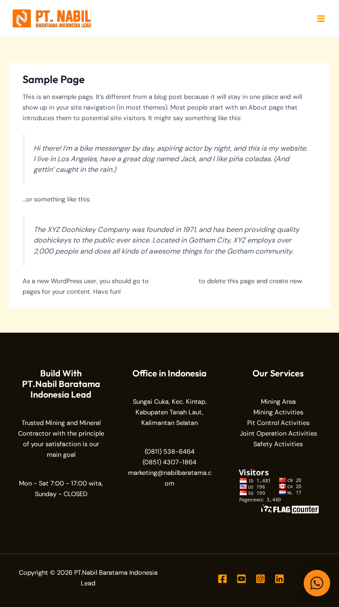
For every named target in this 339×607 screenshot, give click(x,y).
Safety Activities (278, 444)
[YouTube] (241, 579)
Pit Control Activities (278, 423)
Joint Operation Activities (278, 433)
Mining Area (278, 402)
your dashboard (174, 281)
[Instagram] (260, 579)
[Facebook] (222, 579)
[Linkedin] (279, 579)
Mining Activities (278, 412)
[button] (317, 583)
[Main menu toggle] (321, 18)
